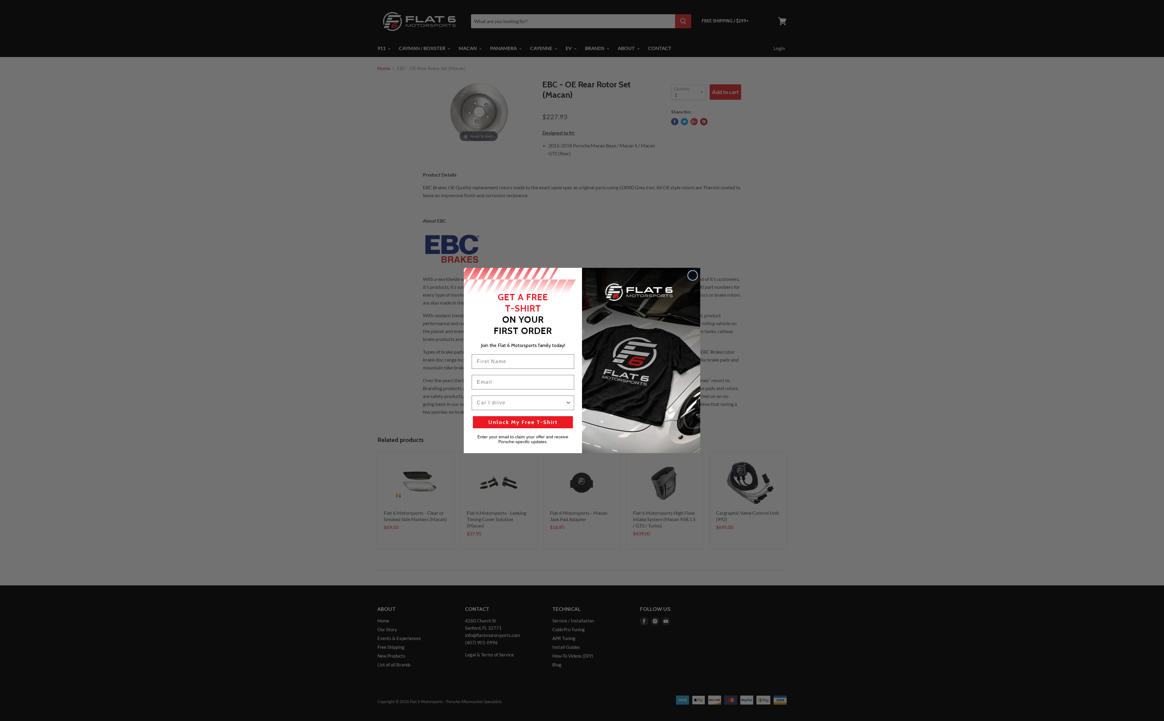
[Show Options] (568, 403)
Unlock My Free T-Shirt (523, 422)
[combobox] (521, 403)
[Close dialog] (692, 275)
